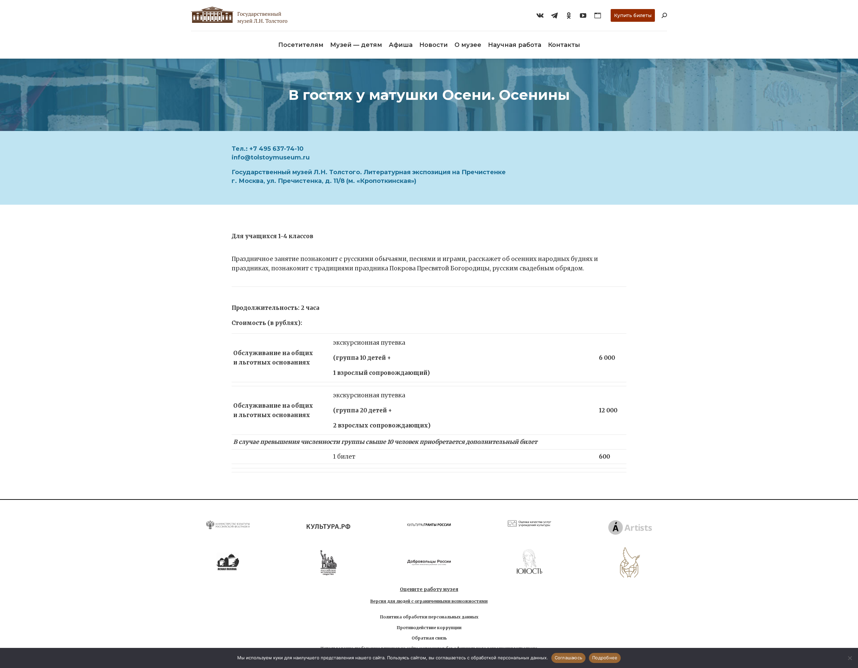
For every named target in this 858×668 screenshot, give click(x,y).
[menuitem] (300, 45)
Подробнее (604, 657)
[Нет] (849, 658)
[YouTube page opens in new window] (583, 15)
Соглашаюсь (569, 657)
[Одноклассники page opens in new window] (568, 15)
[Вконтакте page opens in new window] (540, 15)
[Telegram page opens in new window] (554, 15)
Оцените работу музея (429, 589)
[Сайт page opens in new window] (597, 15)
